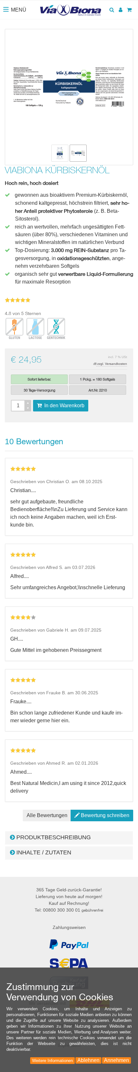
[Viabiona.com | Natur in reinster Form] (70, 9)
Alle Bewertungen (47, 815)
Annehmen (116, 1060)
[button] (69, 837)
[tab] (69, 837)
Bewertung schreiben (104, 815)
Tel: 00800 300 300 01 (69, 910)
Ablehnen (88, 1060)
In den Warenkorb (63, 405)
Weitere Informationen (52, 1060)
